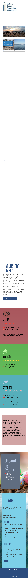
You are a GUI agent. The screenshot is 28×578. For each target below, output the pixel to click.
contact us (19, 292)
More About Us (10, 298)
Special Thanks (14, 576)
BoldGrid (16, 570)
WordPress (17, 573)
